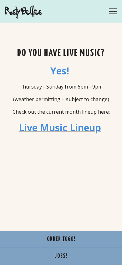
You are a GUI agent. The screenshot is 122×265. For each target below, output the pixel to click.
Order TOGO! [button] (61, 239)
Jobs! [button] (61, 256)
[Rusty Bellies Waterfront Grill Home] (26, 11)
